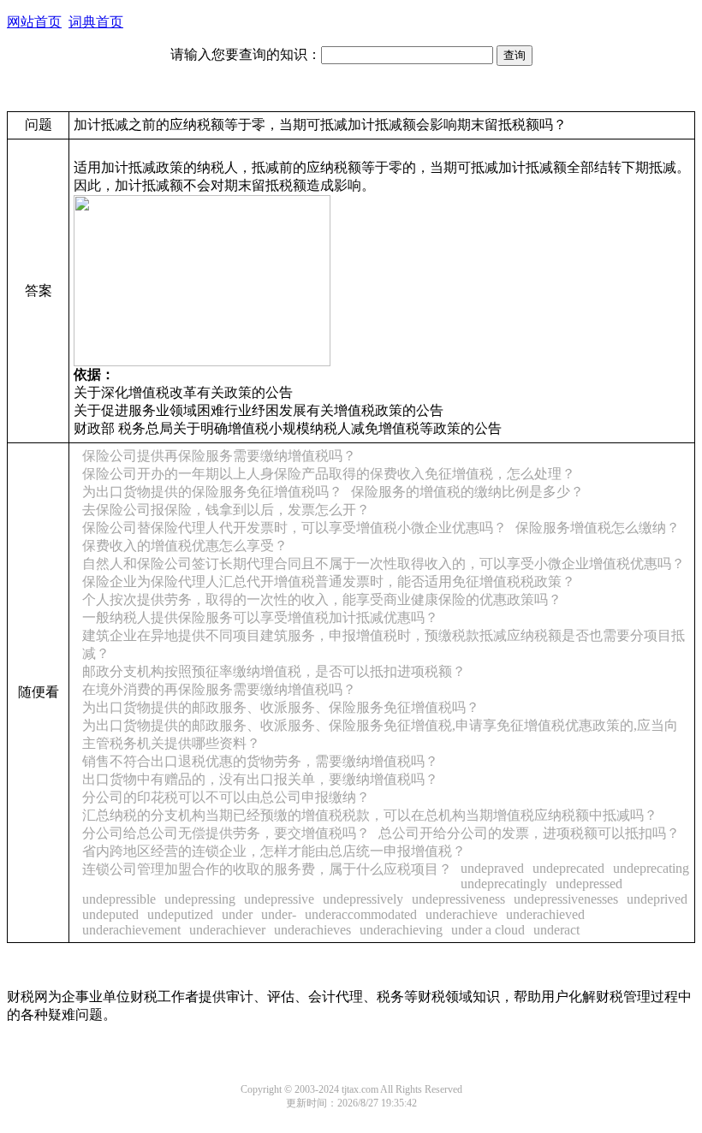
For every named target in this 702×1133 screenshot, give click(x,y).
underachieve (461, 914)
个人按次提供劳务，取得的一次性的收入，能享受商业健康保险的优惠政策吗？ (322, 599)
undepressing (199, 899)
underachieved (545, 914)
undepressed (589, 883)
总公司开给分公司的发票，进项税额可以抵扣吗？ (529, 833)
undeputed (110, 914)
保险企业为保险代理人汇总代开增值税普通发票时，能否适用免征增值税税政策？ (328, 581)
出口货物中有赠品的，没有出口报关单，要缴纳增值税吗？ (260, 779)
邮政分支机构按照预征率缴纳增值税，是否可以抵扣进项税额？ (274, 671)
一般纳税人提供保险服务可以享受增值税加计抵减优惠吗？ (260, 617)
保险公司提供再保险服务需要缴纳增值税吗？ (219, 455)
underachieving (401, 929)
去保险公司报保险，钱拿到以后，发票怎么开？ (226, 509)
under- (278, 914)
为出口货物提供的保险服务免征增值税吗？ (212, 491)
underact (556, 929)
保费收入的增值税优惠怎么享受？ (185, 545)
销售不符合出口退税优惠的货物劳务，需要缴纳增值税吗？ (260, 761)
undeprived (657, 899)
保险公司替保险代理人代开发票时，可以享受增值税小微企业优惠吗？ (294, 527)
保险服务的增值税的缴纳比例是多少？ (467, 491)
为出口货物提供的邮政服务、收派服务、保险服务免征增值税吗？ (280, 707)
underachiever (227, 929)
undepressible (119, 899)
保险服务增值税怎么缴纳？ (597, 527)
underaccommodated (361, 914)
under (237, 914)
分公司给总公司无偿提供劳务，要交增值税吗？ (226, 833)
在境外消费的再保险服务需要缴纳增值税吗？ (219, 689)
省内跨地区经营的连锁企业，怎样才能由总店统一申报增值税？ (274, 851)
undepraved (492, 868)
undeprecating (651, 868)
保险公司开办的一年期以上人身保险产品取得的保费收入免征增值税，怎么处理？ (328, 473)
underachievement (131, 929)
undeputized (180, 914)
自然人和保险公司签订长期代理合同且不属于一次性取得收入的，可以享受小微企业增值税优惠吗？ (383, 563)
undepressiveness (458, 899)
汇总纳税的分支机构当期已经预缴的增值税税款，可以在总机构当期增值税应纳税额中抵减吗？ (369, 815)
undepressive (279, 899)
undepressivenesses (566, 899)
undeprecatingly (504, 883)
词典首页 (95, 22)
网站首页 (34, 22)
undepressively (363, 899)
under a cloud (488, 929)
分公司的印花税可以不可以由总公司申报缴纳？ (226, 797)
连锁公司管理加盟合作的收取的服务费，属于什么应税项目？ (267, 869)
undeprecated (568, 868)
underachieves (312, 929)
